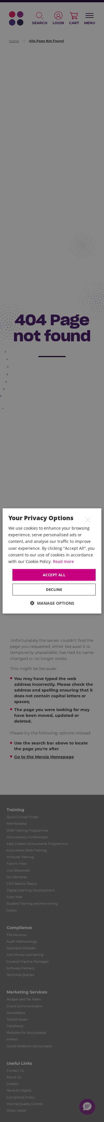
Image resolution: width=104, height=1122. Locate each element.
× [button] (88, 519)
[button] (52, 603)
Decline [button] (54, 589)
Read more (63, 561)
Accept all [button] (54, 574)
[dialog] (52, 561)
